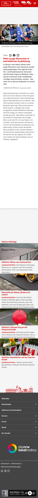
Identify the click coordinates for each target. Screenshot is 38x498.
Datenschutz (16, 464)
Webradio (5, 399)
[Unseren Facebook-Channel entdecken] (5, 471)
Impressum (5, 464)
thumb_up (33, 493)
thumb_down (26, 493)
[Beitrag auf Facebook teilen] (14, 55)
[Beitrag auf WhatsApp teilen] (10, 55)
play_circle (29, 493)
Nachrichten (6, 404)
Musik (4, 427)
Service (4, 416)
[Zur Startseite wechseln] (6, 3)
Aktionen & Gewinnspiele (11, 410)
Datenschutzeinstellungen (11, 467)
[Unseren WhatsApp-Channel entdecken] (2, 471)
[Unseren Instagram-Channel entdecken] (8, 471)
